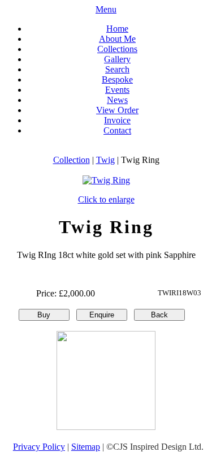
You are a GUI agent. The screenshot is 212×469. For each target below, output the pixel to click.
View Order (117, 110)
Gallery (117, 59)
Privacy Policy (39, 446)
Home (117, 28)
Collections (117, 49)
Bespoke (117, 79)
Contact (117, 130)
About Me (117, 39)
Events (117, 89)
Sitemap (85, 446)
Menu (106, 9)
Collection (71, 160)
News (117, 100)
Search (117, 69)
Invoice (117, 120)
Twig (105, 160)
